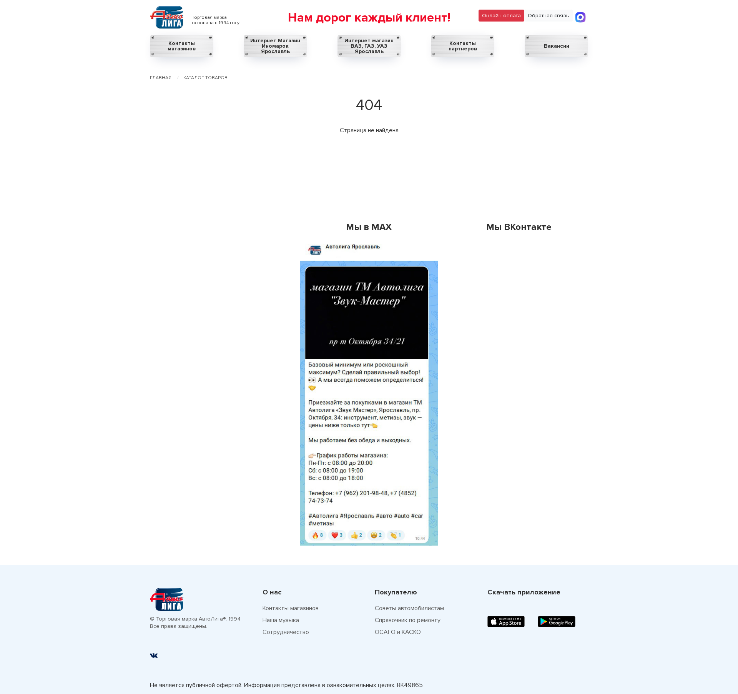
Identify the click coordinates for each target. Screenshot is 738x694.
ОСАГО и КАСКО (398, 632)
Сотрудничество (286, 632)
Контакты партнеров (463, 46)
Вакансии (556, 46)
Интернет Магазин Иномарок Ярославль (275, 46)
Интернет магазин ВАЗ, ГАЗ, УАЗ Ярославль (369, 46)
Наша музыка (281, 620)
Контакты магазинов (182, 46)
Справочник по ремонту (407, 620)
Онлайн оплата (501, 15)
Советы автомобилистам (409, 608)
